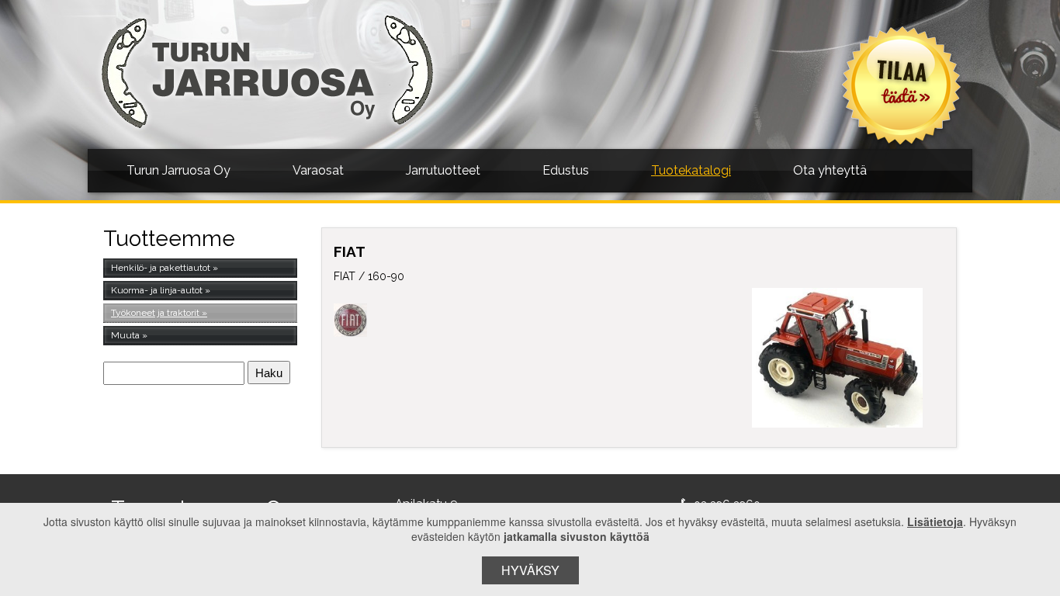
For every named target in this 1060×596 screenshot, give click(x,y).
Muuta (125, 335)
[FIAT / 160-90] (838, 358)
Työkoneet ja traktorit (155, 312)
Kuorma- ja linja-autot (157, 290)
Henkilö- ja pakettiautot (160, 267)
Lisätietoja (935, 521)
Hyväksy (530, 570)
